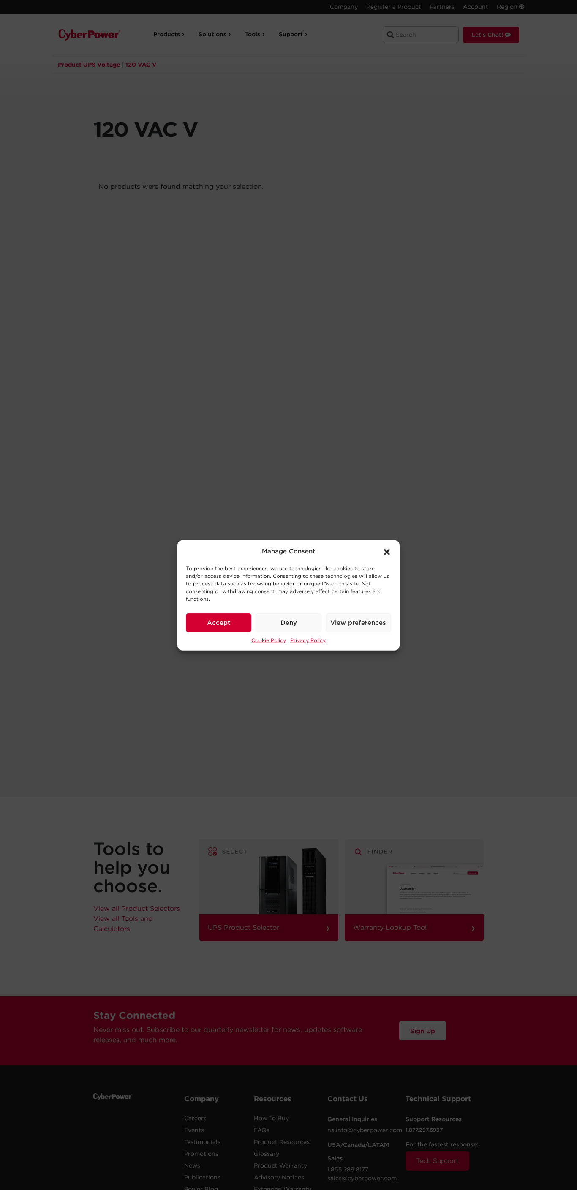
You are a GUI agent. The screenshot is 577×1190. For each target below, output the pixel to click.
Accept (218, 622)
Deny (288, 622)
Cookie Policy (268, 640)
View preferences (358, 622)
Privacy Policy (308, 640)
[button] (387, 551)
